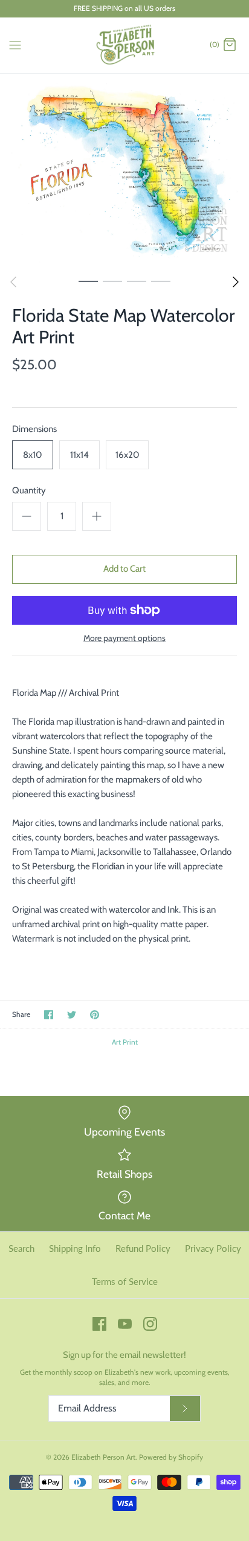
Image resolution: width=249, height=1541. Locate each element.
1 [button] (88, 280)
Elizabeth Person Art (103, 1456)
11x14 (79, 454)
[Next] (235, 282)
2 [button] (112, 280)
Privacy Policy (213, 1248)
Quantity (29, 490)
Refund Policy (142, 1248)
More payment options (124, 638)
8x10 (32, 454)
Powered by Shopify (171, 1456)
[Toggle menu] (15, 45)
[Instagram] (150, 1324)
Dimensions (34, 429)
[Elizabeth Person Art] (125, 45)
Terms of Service (125, 1281)
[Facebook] (99, 1324)
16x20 (127, 454)
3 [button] (136, 280)
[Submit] (185, 1408)
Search (21, 1248)
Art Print (125, 1041)
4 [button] (161, 280)
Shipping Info (75, 1248)
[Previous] (13, 282)
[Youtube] (125, 1324)
